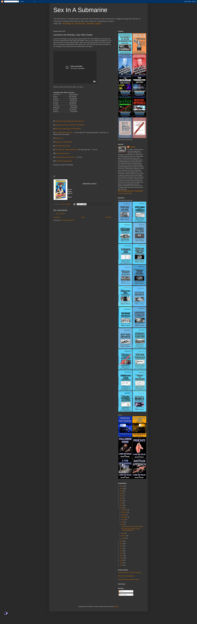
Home (83, 217)
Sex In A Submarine (80, 9)
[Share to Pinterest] (85, 204)
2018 (121, 505)
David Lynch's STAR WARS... (64, 142)
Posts (122, 591)
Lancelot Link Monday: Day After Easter (132, 526)
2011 (121, 553)
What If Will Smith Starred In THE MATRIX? (68, 129)
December (124, 510)
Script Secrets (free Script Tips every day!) (129, 572)
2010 (121, 555)
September (124, 517)
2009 (121, 558)
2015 (121, 543)
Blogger (116, 606)
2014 (121, 546)
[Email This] (78, 204)
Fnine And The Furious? (63, 153)
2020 (121, 500)
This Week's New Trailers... (63, 146)
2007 (121, 563)
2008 (121, 560)
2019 (121, 503)
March (123, 533)
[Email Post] (74, 204)
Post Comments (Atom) (67, 220)
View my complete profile (125, 193)
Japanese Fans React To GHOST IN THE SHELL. (70, 125)
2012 (121, 551)
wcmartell (132, 147)
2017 (121, 508)
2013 (121, 548)
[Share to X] (82, 204)
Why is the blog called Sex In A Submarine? (130, 191)
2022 (121, 496)
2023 (121, 493)
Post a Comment (60, 213)
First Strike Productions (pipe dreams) (128, 579)
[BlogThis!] (80, 204)
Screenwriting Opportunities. (64, 161)
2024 (121, 491)
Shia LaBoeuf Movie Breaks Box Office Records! (69, 121)
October (123, 514)
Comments (123, 594)
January (123, 538)
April (122, 524)
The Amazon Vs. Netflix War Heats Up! (66, 149)
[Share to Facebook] (83, 204)
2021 (121, 498)
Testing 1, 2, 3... (60, 138)
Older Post (108, 217)
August (123, 519)
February (124, 535)
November (124, 512)
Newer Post (57, 217)
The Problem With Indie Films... (64, 132)
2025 (121, 488)
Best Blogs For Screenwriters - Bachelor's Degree (82, 24)
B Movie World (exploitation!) (126, 576)
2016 (121, 541)
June (122, 522)
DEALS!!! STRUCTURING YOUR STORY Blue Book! (130, 529)
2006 (121, 565)
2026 (121, 486)
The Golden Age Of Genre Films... (66, 157)
